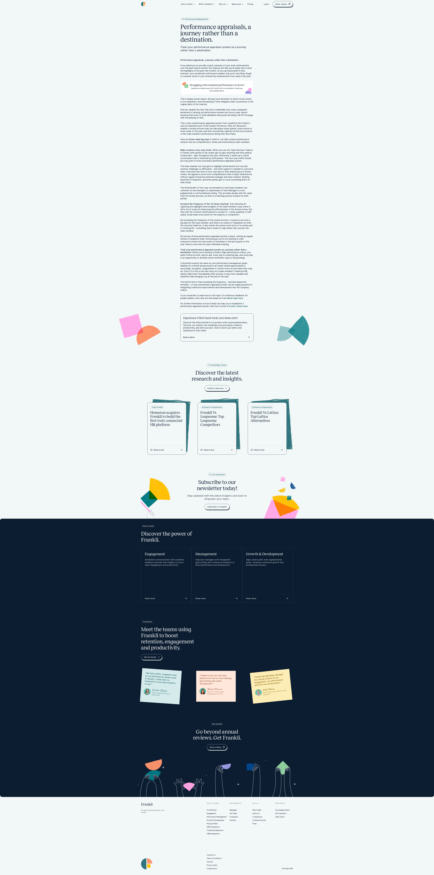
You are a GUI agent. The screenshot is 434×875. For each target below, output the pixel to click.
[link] (250, 4)
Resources (236, 4)
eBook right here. (235, 298)
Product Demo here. (238, 306)
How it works (187, 4)
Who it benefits (205, 4)
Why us (222, 4)
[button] (166, 598)
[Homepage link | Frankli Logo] (143, 4)
